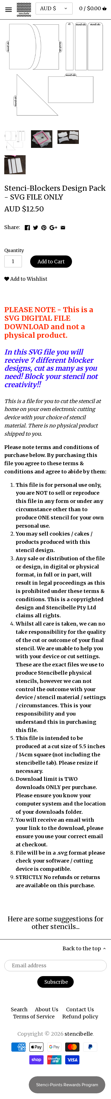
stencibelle (79, 1034)
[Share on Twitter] (35, 226)
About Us (46, 1009)
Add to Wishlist (28, 279)
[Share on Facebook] (27, 226)
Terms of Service (34, 1016)
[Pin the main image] (43, 226)
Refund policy (80, 1016)
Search (19, 1009)
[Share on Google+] (53, 226)
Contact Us (80, 1009)
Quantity (14, 250)
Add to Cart (51, 262)
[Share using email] (62, 226)
